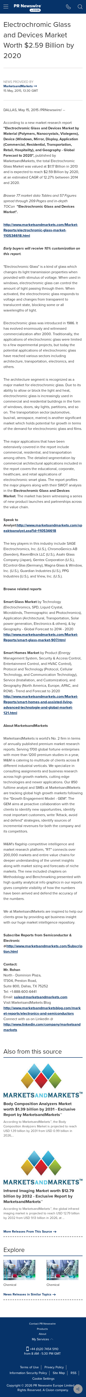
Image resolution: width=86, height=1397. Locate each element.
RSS (73, 1373)
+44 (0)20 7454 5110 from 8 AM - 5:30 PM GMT (42, 1351)
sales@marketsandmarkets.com (40, 997)
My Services (41, 1339)
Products (42, 1329)
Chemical (9, 1284)
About (42, 1334)
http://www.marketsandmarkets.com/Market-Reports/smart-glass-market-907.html (40, 637)
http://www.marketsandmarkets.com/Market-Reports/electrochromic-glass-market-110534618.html (40, 230)
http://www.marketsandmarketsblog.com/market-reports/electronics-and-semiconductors (42, 1010)
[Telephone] (68, 7)
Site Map (59, 1373)
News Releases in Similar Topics (27, 1294)
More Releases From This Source (27, 1231)
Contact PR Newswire (42, 1324)
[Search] (80, 7)
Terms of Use (29, 1367)
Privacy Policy (54, 1367)
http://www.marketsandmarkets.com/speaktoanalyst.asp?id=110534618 (42, 528)
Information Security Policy (28, 1373)
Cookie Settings (43, 1378)
